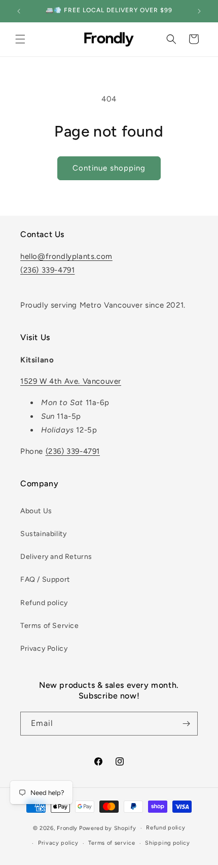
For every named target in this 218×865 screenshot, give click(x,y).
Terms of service (111, 843)
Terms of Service (49, 625)
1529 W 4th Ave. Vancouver (70, 381)
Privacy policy (58, 843)
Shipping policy (167, 843)
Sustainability (43, 533)
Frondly (67, 828)
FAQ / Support (45, 579)
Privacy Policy (43, 648)
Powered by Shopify (107, 828)
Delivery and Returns (56, 556)
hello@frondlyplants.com (66, 256)
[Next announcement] (199, 11)
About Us (36, 511)
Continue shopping (109, 168)
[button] (20, 39)
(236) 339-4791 (47, 270)
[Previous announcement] (19, 11)
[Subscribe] (186, 724)
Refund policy (44, 602)
